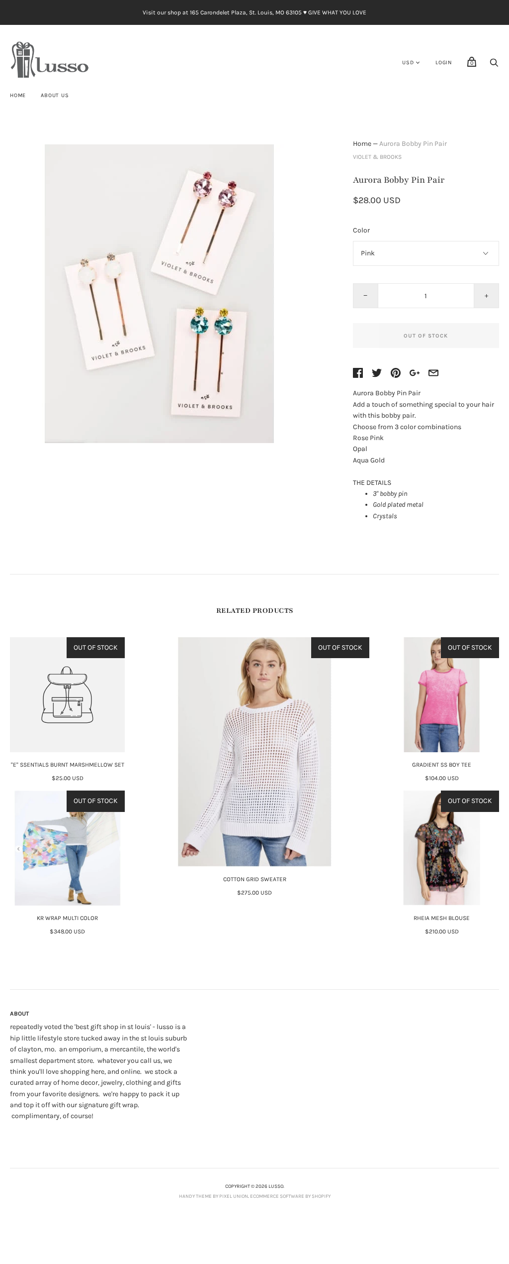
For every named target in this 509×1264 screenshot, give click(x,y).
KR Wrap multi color (67, 918)
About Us (55, 95)
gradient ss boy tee (441, 764)
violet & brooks (377, 156)
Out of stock (426, 336)
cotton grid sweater (254, 879)
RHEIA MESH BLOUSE (442, 918)
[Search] (494, 65)
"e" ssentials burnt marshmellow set (67, 764)
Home (18, 95)
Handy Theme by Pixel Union (213, 1196)
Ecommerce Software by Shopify (290, 1196)
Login (443, 62)
